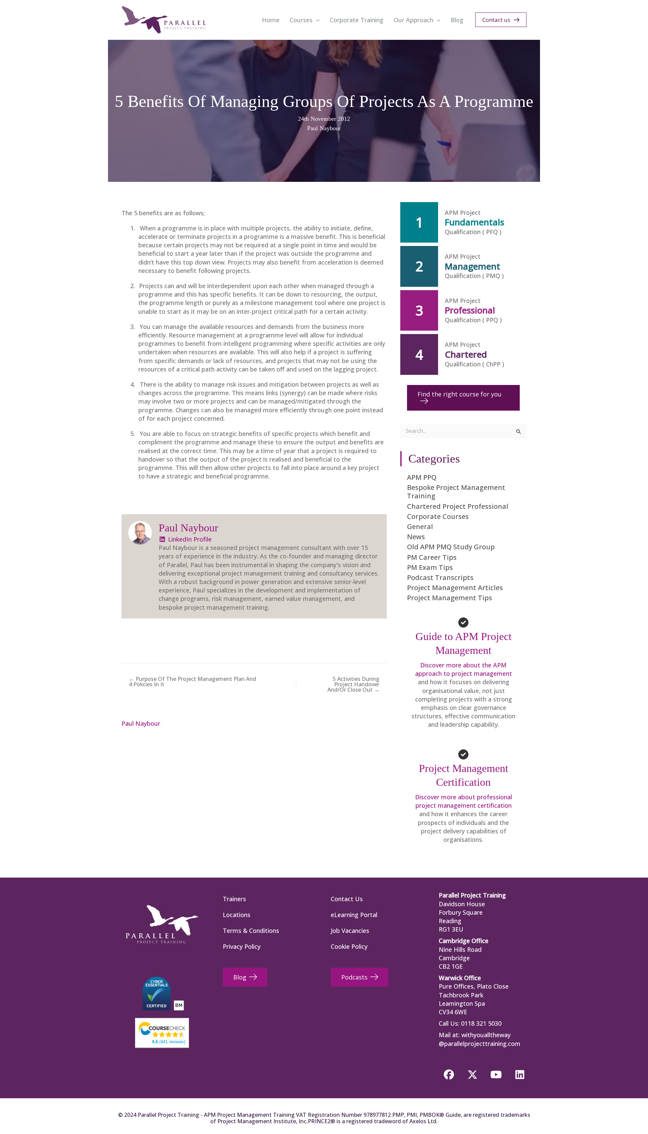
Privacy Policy (242, 946)
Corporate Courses (438, 516)
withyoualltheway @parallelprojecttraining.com (479, 1039)
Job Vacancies (350, 930)
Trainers (234, 899)
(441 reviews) (168, 1041)
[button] (316, 20)
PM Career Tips (432, 557)
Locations (236, 915)
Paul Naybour (324, 128)
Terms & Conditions (251, 930)
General (420, 526)
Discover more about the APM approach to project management (463, 669)
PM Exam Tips (430, 567)
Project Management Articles (455, 587)
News (416, 536)
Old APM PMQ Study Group (451, 546)
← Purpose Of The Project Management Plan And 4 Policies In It (192, 681)
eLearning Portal (354, 915)
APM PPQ (421, 477)
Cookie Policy (349, 946)
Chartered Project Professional (457, 506)
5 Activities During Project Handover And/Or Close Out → (353, 684)
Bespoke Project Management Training (456, 491)
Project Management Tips (449, 597)
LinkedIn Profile (189, 539)
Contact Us (347, 899)
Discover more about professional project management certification (463, 801)
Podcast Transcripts (440, 577)
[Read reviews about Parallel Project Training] (162, 1029)
